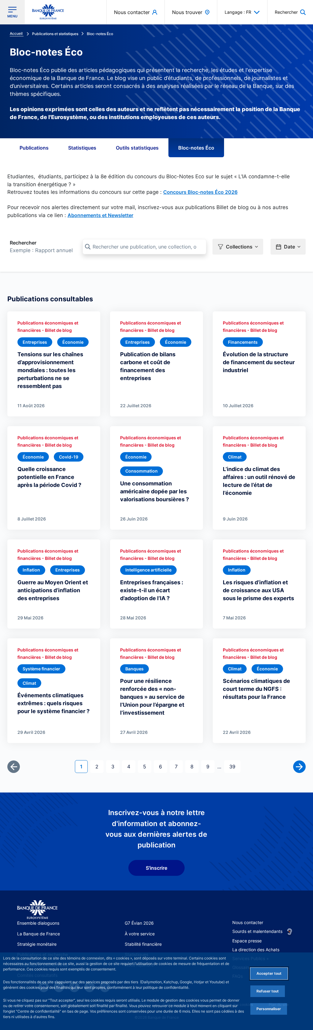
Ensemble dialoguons (38, 923)
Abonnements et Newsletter (100, 215)
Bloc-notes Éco (196, 148)
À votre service (140, 933)
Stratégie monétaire (37, 944)
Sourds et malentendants (257, 931)
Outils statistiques (137, 148)
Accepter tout (269, 973)
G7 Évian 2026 (139, 923)
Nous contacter (247, 922)
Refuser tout (267, 991)
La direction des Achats (255, 949)
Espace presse (247, 940)
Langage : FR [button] (238, 12)
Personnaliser (268, 1008)
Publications (34, 148)
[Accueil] (37, 909)
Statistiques (82, 148)
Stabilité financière (143, 944)
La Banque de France (38, 933)
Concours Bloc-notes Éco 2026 (200, 192)
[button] (290, 12)
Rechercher (23, 243)
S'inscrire (156, 868)
